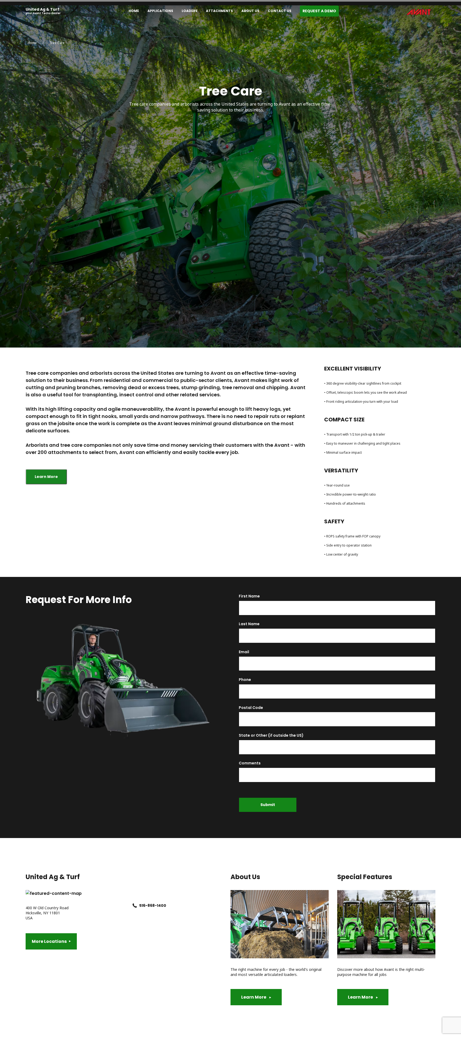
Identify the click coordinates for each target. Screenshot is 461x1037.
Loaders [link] (189, 11)
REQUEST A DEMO (319, 11)
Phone (245, 679)
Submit (267, 804)
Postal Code (251, 707)
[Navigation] (232, 11)
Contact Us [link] (279, 11)
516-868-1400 (152, 905)
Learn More (46, 476)
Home (32, 43)
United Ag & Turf (42, 9)
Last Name (249, 624)
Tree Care (57, 43)
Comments (250, 763)
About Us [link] (250, 11)
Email (244, 652)
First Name (249, 596)
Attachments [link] (219, 11)
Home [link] (134, 11)
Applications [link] (160, 11)
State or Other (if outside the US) (271, 735)
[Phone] (134, 905)
